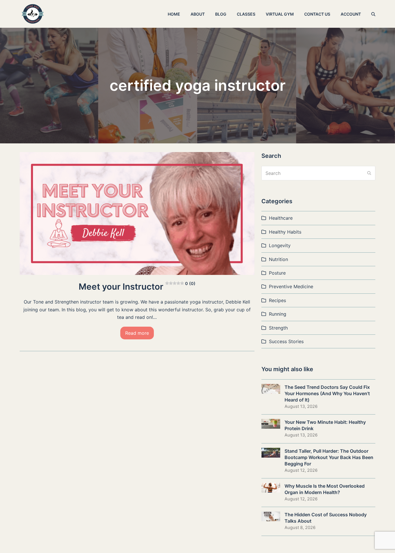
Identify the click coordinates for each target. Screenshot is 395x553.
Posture (277, 273)
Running (277, 314)
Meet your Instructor (137, 286)
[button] (373, 14)
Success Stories (286, 341)
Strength (278, 328)
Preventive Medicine (291, 286)
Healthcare (281, 218)
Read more (137, 333)
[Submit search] (369, 173)
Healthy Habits (285, 232)
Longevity (280, 245)
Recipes (277, 300)
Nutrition (278, 259)
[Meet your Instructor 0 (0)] (137, 213)
